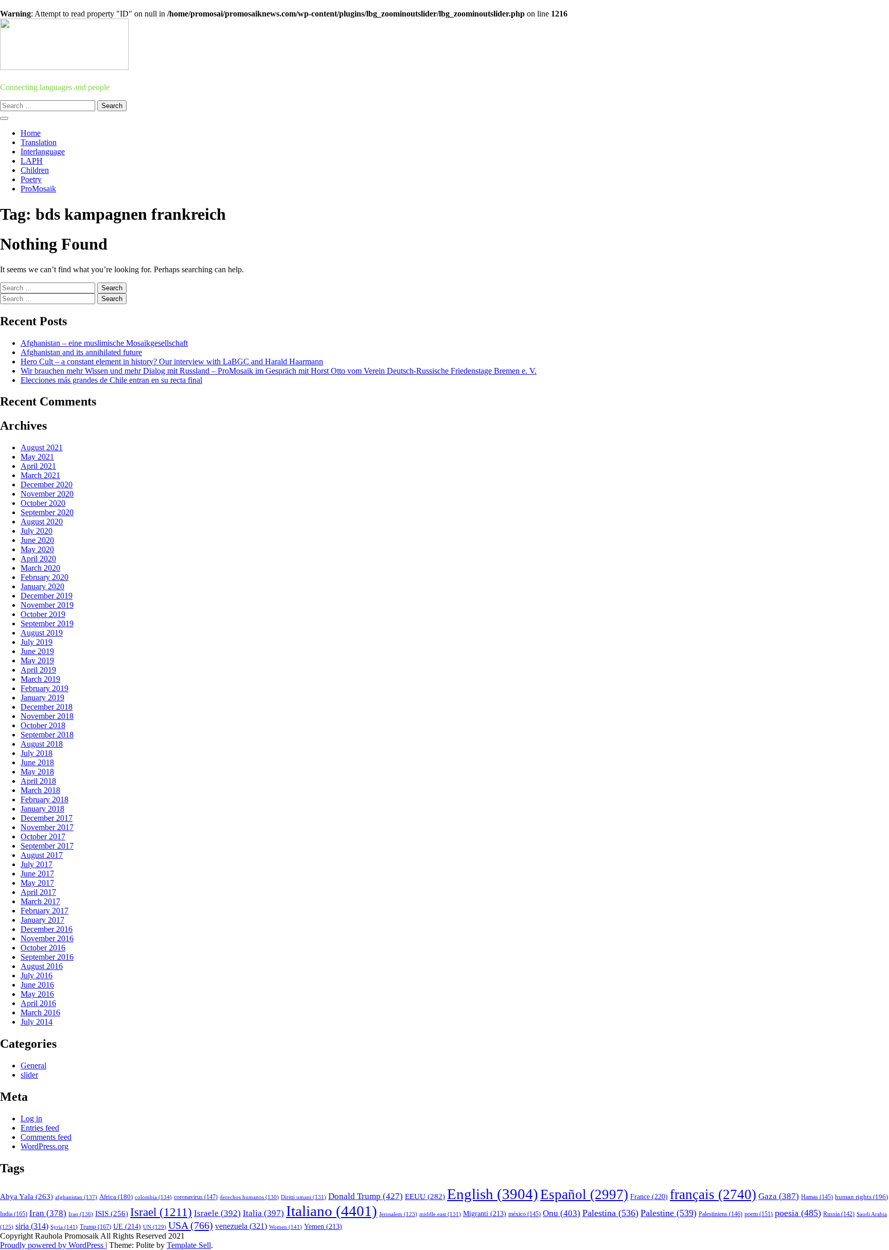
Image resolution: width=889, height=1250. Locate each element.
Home (31, 133)
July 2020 (36, 530)
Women (285, 1227)
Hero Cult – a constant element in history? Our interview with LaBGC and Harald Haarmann (172, 361)
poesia (798, 1213)
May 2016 (37, 994)
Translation (39, 142)
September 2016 (47, 957)
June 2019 (37, 651)
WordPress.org (44, 1146)
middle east (440, 1214)
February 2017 (44, 910)
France (649, 1197)
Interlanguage (43, 151)
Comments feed (46, 1137)
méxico (524, 1214)
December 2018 (47, 706)
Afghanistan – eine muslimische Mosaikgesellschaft (104, 343)
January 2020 (42, 586)
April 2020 (38, 558)
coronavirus (196, 1197)
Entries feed (40, 1127)
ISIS (111, 1213)
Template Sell (189, 1245)
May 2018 (37, 771)
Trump (95, 1226)
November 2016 (47, 938)
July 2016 (36, 975)
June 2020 (37, 540)
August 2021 (42, 447)
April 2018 (38, 781)
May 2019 (37, 660)
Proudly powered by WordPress (52, 1245)
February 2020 (44, 577)
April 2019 (38, 669)
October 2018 (43, 725)
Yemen (323, 1226)
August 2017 (42, 855)
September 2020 (47, 512)
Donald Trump (365, 1196)
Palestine (669, 1213)
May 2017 (37, 882)
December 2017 (47, 818)
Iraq (80, 1214)
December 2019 (47, 595)
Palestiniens (720, 1214)
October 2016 (43, 947)
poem (758, 1214)
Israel (161, 1212)
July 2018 (36, 753)
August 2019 (42, 632)
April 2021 (38, 466)
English (492, 1194)
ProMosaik (38, 188)
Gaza (778, 1196)
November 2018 (47, 716)
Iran (47, 1213)
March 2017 (40, 901)
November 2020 (47, 493)
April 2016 (38, 1003)
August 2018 (42, 744)
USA (190, 1225)
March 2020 (40, 568)
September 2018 (47, 734)
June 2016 (37, 984)
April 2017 (38, 892)
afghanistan (76, 1197)
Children (35, 170)
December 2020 (47, 484)
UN (154, 1227)
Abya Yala (26, 1196)
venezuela (241, 1226)
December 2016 (47, 929)
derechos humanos (249, 1197)
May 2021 (37, 456)
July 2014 (36, 1021)
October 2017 (43, 836)
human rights (861, 1197)
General (33, 1065)
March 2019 (40, 679)
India (13, 1214)
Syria (64, 1227)
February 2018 (44, 799)
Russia (839, 1214)
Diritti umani (303, 1197)
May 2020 (37, 549)
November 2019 (47, 605)
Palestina (610, 1213)
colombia (153, 1197)
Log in (31, 1118)
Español (584, 1194)
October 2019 (43, 614)
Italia (263, 1213)
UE (127, 1226)
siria (31, 1226)
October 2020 (43, 503)
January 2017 (42, 920)
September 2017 (47, 845)
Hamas (817, 1197)
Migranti (484, 1214)
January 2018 (42, 808)
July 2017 (36, 864)
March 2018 (40, 790)
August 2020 (42, 521)
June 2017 (37, 873)
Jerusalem (398, 1214)
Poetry (31, 179)
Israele (217, 1213)
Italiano (331, 1211)
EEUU (425, 1196)
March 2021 (40, 475)
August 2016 (42, 966)
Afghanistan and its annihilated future (81, 352)
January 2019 (42, 697)
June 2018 (37, 762)
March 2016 (40, 1012)
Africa (116, 1197)
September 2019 (47, 623)
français (713, 1194)
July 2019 (36, 642)
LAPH (32, 160)
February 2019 (44, 688)
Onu (561, 1213)
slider (29, 1074)
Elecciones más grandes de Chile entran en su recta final (111, 380)
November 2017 (47, 827)
